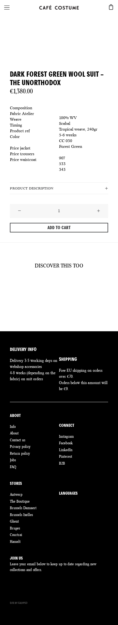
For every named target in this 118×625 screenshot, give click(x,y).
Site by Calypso (18, 603)
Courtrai (16, 534)
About (14, 433)
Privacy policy (20, 446)
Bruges (15, 528)
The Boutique (20, 501)
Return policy (20, 453)
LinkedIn (65, 450)
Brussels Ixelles (21, 514)
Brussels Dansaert (23, 508)
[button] (19, 211)
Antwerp (16, 494)
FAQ (13, 467)
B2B (62, 463)
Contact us (17, 440)
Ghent (14, 521)
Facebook (66, 443)
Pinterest (65, 456)
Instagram (66, 436)
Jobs (13, 460)
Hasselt (15, 541)
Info (13, 426)
